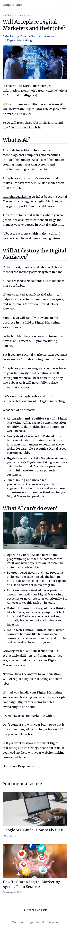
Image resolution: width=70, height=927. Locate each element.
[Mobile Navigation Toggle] (65, 5)
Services (52, 922)
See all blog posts (37, 909)
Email (40, 922)
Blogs (29, 922)
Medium (17, 922)
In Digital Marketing (17, 196)
